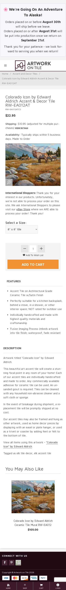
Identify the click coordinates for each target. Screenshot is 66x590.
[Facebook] (4, 562)
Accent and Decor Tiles (25, 73)
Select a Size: (16, 223)
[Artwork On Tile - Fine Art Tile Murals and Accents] (33, 65)
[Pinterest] (11, 562)
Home (5, 73)
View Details (21, 128)
